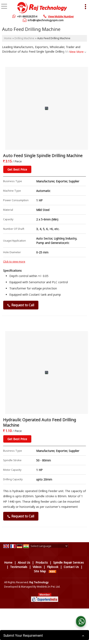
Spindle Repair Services (68, 562)
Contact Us (71, 567)
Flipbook (52, 567)
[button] (61, 16)
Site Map (40, 571)
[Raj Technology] (42, 7)
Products (42, 562)
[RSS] (52, 571)
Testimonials (18, 567)
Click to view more (14, 261)
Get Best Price (17, 169)
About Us (24, 562)
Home (8, 38)
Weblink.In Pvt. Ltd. (48, 586)
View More (76, 52)
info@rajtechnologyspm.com (46, 20)
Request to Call (22, 305)
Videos (37, 567)
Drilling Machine (24, 38)
